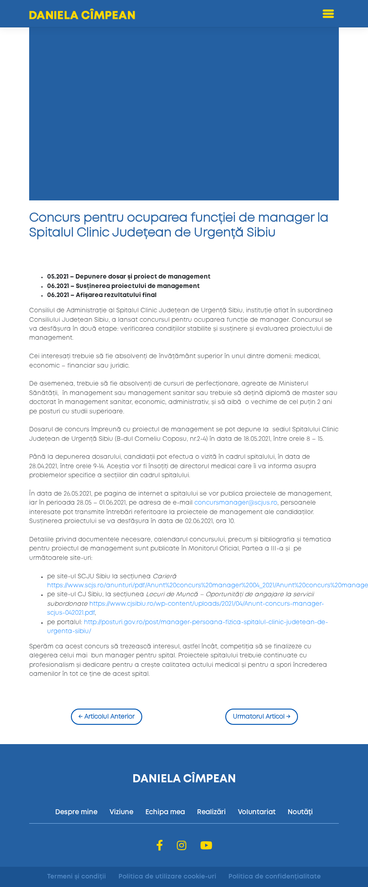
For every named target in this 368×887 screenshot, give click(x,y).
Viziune (121, 812)
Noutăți (300, 812)
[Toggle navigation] (328, 13)
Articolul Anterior (107, 716)
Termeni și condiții (76, 876)
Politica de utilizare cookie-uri (167, 876)
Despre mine (76, 812)
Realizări (211, 812)
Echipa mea (165, 812)
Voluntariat (257, 812)
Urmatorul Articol (261, 716)
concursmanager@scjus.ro (235, 503)
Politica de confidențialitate (274, 876)
